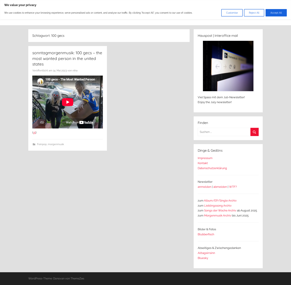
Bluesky (203, 258)
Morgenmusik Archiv (217, 215)
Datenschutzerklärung (212, 168)
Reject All (254, 12)
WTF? (233, 186)
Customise (232, 12)
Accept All (276, 12)
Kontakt (203, 163)
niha (75, 70)
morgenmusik (56, 144)
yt (34, 132)
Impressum (205, 158)
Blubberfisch (206, 234)
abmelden (220, 186)
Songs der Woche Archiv (220, 210)
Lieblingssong (213, 205)
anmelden (204, 186)
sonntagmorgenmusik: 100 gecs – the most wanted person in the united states (67, 58)
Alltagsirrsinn (206, 253)
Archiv (227, 205)
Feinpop (42, 144)
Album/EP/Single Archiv (220, 200)
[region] (145, 9)
